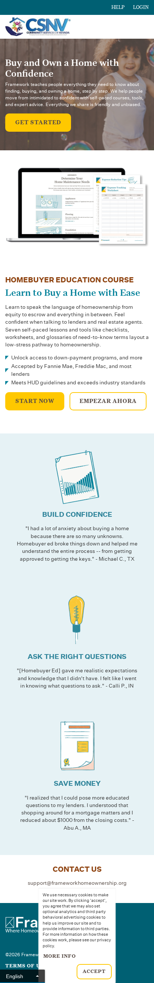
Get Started (38, 122)
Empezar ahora (108, 401)
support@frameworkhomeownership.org (77, 883)
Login (141, 7)
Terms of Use (26, 965)
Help (117, 7)
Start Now (35, 401)
